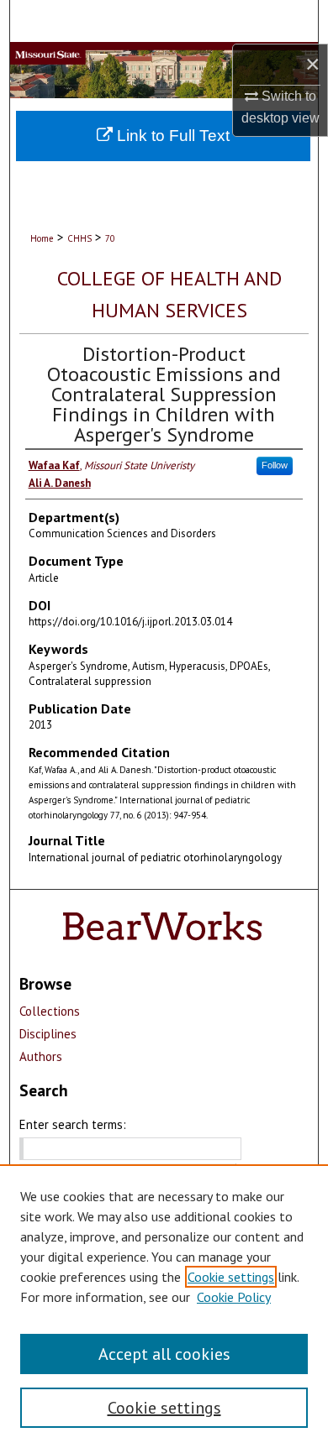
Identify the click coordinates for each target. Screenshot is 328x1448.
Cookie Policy (234, 1297)
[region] (164, 1306)
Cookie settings (231, 1276)
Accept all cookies (164, 1354)
